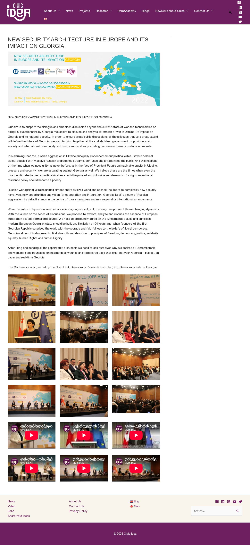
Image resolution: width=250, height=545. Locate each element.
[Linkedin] (240, 7)
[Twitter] (240, 22)
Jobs (11, 511)
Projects (84, 11)
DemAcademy (127, 11)
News (69, 11)
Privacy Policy (78, 511)
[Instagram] (240, 12)
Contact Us (201, 11)
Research (102, 11)
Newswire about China (170, 11)
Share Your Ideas (19, 515)
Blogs (146, 11)
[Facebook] (239, 2)
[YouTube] (240, 17)
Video (11, 506)
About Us (50, 11)
